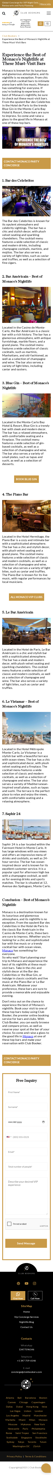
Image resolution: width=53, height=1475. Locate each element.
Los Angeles (12, 1415)
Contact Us (26, 1327)
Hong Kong (32, 1406)
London (39, 1411)
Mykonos (26, 1424)
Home (26, 1311)
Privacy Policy (14, 1456)
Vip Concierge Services (26, 1316)
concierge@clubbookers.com (26, 1371)
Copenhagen (38, 1402)
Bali (20, 1397)
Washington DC (21, 1446)
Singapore (26, 1437)
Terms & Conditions (35, 1456)
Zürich (36, 1446)
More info (45, 4)
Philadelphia (38, 1428)
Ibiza (44, 1406)
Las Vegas (15, 1411)
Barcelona (30, 1397)
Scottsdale (12, 1437)
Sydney (10, 1441)
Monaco (7, 950)
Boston (43, 1397)
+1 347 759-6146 (26, 1360)
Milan (32, 1419)
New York (39, 1424)
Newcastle (13, 1428)
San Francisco (39, 1433)
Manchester (40, 1415)
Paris (25, 1428)
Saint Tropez (22, 1433)
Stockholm (41, 1437)
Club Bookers (9, 35)
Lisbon (27, 1411)
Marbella (10, 1419)
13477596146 (26, 1349)
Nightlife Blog (26, 1322)
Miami (22, 1419)
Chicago (23, 1402)
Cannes (12, 1402)
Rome (9, 1433)
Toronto (32, 1441)
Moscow (12, 1424)
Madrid (26, 1415)
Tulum (43, 1441)
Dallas (9, 1406)
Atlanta (10, 1397)
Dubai (19, 1406)
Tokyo (21, 1441)
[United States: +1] (8, 1137)
